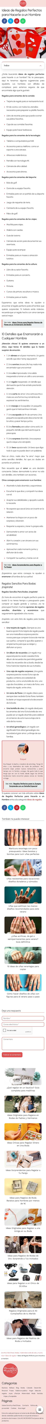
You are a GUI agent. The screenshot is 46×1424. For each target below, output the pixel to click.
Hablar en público (21, 1391)
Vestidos (40, 1393)
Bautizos (5, 1388)
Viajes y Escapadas (10, 1396)
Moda (33, 1393)
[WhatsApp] (23, 21)
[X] (10, 21)
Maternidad (26, 1393)
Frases (11, 1391)
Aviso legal (21, 1408)
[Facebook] (4, 21)
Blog (17, 1388)
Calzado (29, 1388)
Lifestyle (17, 1393)
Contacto (25, 1405)
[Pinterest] (16, 21)
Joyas (11, 1393)
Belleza (11, 1388)
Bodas (23, 1388)
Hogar (31, 1391)
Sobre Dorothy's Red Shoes (11, 1405)
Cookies (13, 1408)
